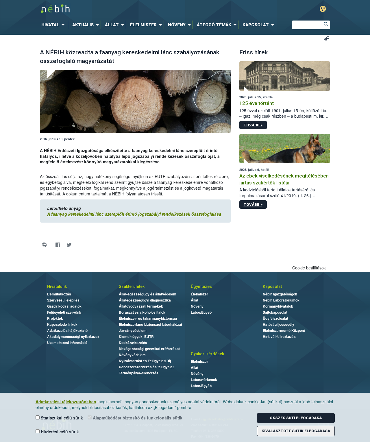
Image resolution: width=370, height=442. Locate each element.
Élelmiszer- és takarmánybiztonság (148, 318)
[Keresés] (325, 25)
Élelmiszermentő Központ (284, 330)
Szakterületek (132, 286)
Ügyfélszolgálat (275, 318)
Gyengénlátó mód (323, 9)
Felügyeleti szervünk (64, 312)
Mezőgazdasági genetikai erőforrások (150, 348)
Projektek (55, 318)
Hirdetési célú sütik (59, 431)
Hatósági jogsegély (278, 324)
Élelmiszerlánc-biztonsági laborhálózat (150, 324)
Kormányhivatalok (278, 306)
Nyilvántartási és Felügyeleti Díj (145, 360)
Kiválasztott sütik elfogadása (296, 431)
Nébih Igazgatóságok (280, 294)
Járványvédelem (133, 330)
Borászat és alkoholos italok (142, 312)
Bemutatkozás (59, 294)
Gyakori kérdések (207, 354)
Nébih (123, 9)
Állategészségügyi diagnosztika (145, 300)
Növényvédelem (132, 354)
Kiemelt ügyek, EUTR (136, 336)
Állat (194, 300)
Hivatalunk (57, 286)
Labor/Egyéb (201, 312)
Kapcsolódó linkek (62, 324)
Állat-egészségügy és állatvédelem (147, 294)
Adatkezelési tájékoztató (67, 330)
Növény (197, 306)
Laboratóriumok (204, 379)
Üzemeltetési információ (67, 342)
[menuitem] (54, 25)
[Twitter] (69, 245)
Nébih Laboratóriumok (281, 300)
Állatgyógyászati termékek (141, 306)
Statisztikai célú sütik (61, 418)
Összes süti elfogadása (296, 418)
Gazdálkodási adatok (64, 306)
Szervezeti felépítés (63, 300)
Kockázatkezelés (133, 342)
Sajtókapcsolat (275, 312)
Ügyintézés (201, 286)
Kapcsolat (272, 286)
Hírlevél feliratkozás (279, 336)
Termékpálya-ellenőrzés (138, 373)
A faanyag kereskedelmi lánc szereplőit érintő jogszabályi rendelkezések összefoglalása (134, 214)
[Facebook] (57, 245)
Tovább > (253, 125)
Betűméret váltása (326, 38)
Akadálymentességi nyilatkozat (73, 336)
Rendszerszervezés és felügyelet (146, 366)
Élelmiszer (199, 294)
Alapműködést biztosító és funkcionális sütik (137, 418)
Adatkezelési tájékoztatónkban (66, 401)
